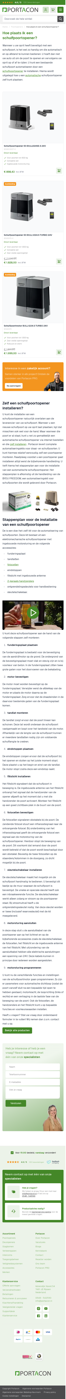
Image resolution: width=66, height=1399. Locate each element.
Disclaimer (26, 1396)
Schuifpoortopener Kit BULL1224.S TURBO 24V (28, 235)
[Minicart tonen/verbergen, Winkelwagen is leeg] (53, 10)
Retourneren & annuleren (14, 1298)
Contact (39, 1255)
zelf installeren (18, 444)
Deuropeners (8, 1242)
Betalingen (7, 1294)
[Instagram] (38, 1308)
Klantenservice (10, 1281)
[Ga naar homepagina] (20, 10)
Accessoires (8, 1268)
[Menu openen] (60, 10)
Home (5, 27)
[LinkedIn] (46, 1316)
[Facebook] (38, 1316)
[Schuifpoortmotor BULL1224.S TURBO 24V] (33, 297)
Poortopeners (17, 27)
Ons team (40, 1263)
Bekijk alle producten (17, 1030)
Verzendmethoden (11, 1290)
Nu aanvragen (14, 385)
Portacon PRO (42, 1268)
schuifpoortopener (12, 71)
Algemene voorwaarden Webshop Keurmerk (21, 1392)
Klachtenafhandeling (12, 1302)
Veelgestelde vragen (12, 1307)
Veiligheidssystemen (12, 1263)
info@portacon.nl (29, 1193)
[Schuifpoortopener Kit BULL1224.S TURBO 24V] (33, 206)
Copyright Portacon (10, 1388)
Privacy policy (50, 1392)
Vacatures (40, 1242)
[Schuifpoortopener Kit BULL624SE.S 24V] (33, 117)
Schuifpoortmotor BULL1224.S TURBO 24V (26, 325)
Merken (6, 1272)
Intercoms (7, 1255)
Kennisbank (41, 1250)
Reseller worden (43, 1259)
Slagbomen (8, 1246)
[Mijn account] (46, 10)
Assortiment (8, 1233)
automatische (33, 75)
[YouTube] (46, 1308)
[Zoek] (60, 19)
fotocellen (13, 564)
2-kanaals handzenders (20, 581)
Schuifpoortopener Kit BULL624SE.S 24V (25, 146)
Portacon (40, 1233)
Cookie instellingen (10, 1396)
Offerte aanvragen (11, 1285)
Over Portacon (42, 1238)
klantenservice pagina (41, 1212)
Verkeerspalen (9, 1250)
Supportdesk (8, 1311)
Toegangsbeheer (10, 1259)
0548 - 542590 (28, 1196)
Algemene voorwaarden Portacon (37, 1388)
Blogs (38, 1246)
